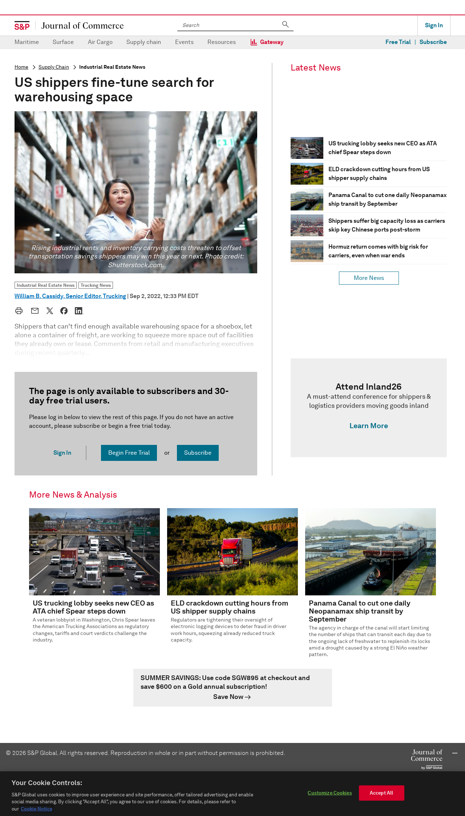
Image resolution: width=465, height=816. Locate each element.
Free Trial (398, 42)
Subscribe (433, 42)
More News (369, 277)
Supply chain (143, 42)
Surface (63, 42)
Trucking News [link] (96, 285)
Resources (221, 42)
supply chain (54, 67)
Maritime (27, 42)
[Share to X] (49, 310)
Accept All (381, 793)
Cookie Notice (36, 808)
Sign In (434, 25)
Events (184, 42)
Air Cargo (100, 42)
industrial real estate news (112, 67)
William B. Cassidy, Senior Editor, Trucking (70, 296)
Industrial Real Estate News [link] (45, 285)
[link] (369, 407)
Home (21, 67)
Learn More (368, 425)
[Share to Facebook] (64, 310)
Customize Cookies (330, 793)
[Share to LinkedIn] (79, 310)
